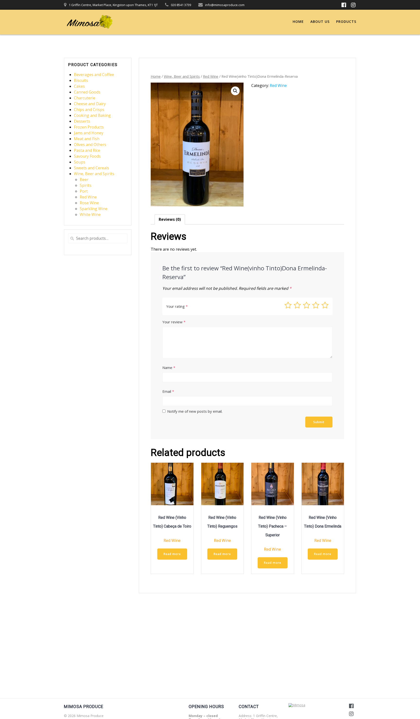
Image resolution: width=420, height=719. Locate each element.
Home (298, 21)
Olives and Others (90, 144)
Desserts (82, 121)
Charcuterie (84, 98)
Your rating (177, 306)
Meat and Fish (86, 138)
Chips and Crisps (89, 109)
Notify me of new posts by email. (194, 411)
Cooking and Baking (92, 115)
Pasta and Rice (87, 150)
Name (168, 367)
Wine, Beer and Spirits (94, 173)
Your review (173, 321)
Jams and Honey (88, 133)
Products (346, 21)
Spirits (85, 185)
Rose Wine (89, 202)
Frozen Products (89, 127)
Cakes (79, 86)
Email (168, 391)
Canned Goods (87, 92)
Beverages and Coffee (94, 74)
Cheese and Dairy (90, 103)
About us (320, 21)
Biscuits (81, 80)
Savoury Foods (87, 156)
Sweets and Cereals (91, 168)
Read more (172, 554)
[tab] (170, 219)
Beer (84, 179)
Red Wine (88, 197)
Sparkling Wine (93, 208)
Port (84, 191)
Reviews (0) (170, 219)
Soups (79, 162)
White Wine (90, 214)
